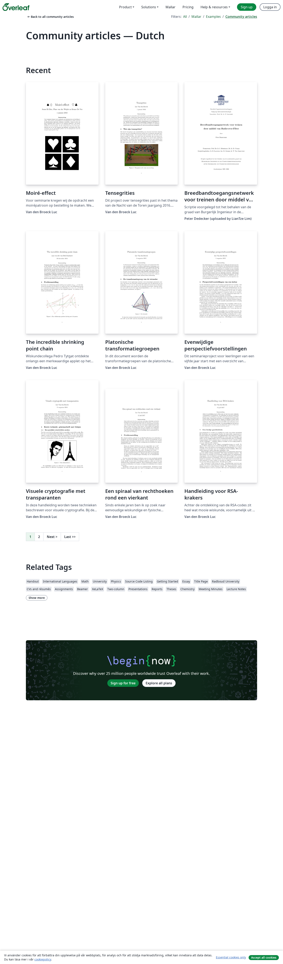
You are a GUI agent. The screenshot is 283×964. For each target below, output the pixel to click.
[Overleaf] (15, 7)
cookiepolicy (42, 959)
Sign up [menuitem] (247, 7)
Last (70, 536)
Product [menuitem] (125, 7)
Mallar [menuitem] (170, 7)
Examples (213, 16)
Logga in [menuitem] (270, 7)
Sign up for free (123, 683)
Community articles (241, 16)
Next (52, 536)
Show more (37, 598)
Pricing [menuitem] (188, 7)
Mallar (196, 16)
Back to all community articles (50, 17)
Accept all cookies (263, 957)
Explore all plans (159, 683)
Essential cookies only (231, 957)
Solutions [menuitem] (148, 7)
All (185, 16)
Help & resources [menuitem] (214, 7)
